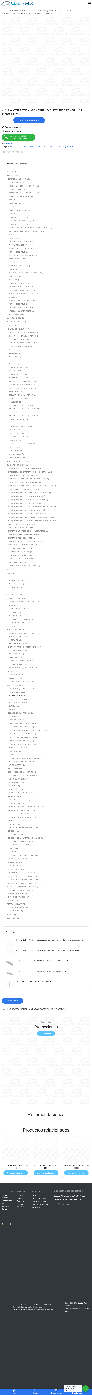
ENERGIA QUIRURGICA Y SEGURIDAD (22, 647)
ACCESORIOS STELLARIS (18, 374)
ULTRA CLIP (13, 276)
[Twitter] (59, 1204)
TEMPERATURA (14, 862)
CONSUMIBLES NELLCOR (18, 800)
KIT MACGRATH (15, 782)
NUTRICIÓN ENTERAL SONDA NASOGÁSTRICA (25, 514)
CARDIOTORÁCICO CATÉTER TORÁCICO (23, 468)
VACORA (12, 297)
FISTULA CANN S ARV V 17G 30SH (76, 1166)
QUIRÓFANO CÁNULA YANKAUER (20, 527)
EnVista (11, 360)
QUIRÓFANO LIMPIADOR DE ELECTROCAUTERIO (26, 531)
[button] (89, 3)
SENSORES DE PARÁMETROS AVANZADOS (25, 758)
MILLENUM (13, 364)
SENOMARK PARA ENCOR (18, 266)
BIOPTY (12, 214)
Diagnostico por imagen (16, 577)
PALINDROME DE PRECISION (20, 623)
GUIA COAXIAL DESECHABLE (20, 241)
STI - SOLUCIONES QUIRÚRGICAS (19, 887)
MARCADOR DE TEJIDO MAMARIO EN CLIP (25, 273)
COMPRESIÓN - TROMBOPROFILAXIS (22, 566)
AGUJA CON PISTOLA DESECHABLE (22, 283)
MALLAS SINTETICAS (66, 11)
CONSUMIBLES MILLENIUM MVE (21, 405)
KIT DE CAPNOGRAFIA (17, 814)
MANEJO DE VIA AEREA (16, 779)
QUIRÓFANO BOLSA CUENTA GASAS (21, 524)
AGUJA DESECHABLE (17, 217)
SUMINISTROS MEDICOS (16, 465)
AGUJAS (12, 200)
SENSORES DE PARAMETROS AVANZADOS (24, 838)
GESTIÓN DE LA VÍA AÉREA (19, 741)
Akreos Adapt (14, 350)
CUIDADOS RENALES (15, 598)
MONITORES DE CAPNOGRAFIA (20, 810)
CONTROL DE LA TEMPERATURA (21, 737)
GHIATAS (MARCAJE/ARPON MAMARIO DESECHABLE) (29, 231)
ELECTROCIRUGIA (14, 630)
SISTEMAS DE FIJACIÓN (17, 897)
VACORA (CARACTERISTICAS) (20, 311)
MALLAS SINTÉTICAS (16, 893)
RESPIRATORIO (13, 768)
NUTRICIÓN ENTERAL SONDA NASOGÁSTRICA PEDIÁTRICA (30, 517)
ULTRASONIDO (14, 269)
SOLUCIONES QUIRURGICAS (47, 11)
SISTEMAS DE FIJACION (18, 702)
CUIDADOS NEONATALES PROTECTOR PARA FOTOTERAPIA (30, 486)
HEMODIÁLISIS (13, 911)
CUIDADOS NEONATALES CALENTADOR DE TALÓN (27, 479)
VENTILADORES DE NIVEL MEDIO (21, 827)
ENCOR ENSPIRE (15, 189)
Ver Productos (46, 1033)
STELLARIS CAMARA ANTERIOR (21, 388)
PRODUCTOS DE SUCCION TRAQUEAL (23, 855)
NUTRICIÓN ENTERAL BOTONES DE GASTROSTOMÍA (28, 493)
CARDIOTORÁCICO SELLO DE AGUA (21, 475)
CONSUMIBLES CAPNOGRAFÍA (20, 734)
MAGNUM (12, 234)
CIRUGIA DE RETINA (15, 398)
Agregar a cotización (29, 120)
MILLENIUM (13, 402)
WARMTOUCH (14, 866)
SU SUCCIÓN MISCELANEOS (18, 552)
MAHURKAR (13, 612)
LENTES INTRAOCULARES (19, 346)
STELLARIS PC (14, 433)
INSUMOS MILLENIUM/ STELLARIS (22, 332)
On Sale (9, 914)
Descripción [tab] (12, 1000)
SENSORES (13, 755)
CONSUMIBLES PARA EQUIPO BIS (21, 841)
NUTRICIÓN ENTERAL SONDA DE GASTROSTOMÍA (27, 510)
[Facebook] (55, 1204)
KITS (11, 207)
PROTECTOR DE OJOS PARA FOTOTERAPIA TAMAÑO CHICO (42, 971)
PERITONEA (13, 626)
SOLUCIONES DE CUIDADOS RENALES (22, 602)
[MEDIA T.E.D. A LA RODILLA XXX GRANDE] (10, 984)
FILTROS (12, 852)
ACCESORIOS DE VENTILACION (21, 873)
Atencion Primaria (15, 587)
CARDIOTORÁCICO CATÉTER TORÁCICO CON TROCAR (29, 472)
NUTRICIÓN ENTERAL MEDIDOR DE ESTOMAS (25, 503)
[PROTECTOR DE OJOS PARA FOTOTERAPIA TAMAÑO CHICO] (10, 974)
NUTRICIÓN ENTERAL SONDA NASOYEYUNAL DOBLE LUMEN (31, 521)
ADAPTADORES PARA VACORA (20, 300)
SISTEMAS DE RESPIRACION (19, 845)
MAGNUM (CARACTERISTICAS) (20, 248)
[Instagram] (63, 1204)
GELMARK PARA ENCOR (18, 259)
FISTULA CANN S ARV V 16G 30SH (46, 1166)
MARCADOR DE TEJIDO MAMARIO (22, 255)
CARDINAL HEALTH (15, 461)
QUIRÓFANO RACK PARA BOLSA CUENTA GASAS (26, 541)
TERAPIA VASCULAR (14, 562)
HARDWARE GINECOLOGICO (20, 661)
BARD (8, 172)
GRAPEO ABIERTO (15, 678)
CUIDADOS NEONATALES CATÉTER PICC (23, 482)
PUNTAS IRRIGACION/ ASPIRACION (22, 343)
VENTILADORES (15, 765)
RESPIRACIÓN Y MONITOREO (18, 727)
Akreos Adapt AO (15, 353)
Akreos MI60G (14, 357)
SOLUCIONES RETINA (17, 419)
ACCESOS (11, 671)
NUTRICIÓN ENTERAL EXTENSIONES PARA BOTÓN (27, 496)
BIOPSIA (10, 175)
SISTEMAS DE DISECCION (19, 699)
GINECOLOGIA (14, 654)
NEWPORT (13, 751)
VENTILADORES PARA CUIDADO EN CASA (23, 883)
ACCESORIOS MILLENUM (18, 367)
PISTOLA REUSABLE (16, 245)
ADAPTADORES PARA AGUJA (20, 196)
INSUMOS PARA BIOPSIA (17, 210)
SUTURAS (12, 706)
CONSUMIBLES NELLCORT (19, 834)
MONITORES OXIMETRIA (18, 748)
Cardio (11, 591)
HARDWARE (13, 203)
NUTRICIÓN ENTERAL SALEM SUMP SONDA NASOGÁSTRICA (31, 507)
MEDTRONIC (13, 11)
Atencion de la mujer (16, 580)
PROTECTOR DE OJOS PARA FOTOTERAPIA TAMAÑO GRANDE (43, 961)
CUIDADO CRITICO (14, 318)
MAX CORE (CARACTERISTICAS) (21, 290)
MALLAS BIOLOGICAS (17, 692)
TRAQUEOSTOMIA (16, 789)
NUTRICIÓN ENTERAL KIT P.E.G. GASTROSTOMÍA (26, 500)
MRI (10, 262)
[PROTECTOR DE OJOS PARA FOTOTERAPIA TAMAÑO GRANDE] (10, 963)
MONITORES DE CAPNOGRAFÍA (21, 744)
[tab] (12, 1001)
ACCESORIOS (14, 605)
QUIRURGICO (12, 709)
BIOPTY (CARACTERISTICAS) (20, 221)
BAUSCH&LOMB (13, 322)
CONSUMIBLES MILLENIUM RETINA (22, 409)
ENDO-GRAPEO (14, 675)
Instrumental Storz (14, 454)
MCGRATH (13, 786)
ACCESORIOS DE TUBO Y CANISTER (23, 186)
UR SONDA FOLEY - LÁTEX (18, 555)
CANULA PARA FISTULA (18, 609)
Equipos (10, 573)
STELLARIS (13, 371)
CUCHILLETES (13, 450)
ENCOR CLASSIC (15, 182)
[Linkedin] (68, 1204)
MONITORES (13, 796)
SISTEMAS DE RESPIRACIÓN (20, 761)
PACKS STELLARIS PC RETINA (20, 444)
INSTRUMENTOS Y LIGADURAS (19, 682)
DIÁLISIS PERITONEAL (16, 907)
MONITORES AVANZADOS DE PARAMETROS (24, 807)
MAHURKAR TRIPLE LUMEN (19, 619)
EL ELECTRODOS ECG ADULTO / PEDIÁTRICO (25, 489)
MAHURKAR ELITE (16, 616)
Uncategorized (12, 919)
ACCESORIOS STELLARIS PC (20, 378)
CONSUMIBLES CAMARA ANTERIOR (22, 336)
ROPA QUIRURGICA (15, 457)
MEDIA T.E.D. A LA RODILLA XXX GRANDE (33, 982)
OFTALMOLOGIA (13, 325)
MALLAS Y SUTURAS (27, 11)
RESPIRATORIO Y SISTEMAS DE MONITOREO (25, 730)
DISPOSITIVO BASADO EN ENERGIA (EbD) (23, 633)
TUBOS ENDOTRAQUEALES (19, 793)
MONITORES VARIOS (17, 803)
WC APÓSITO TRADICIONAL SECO (21, 559)
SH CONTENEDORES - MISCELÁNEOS (22, 548)
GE (7, 569)
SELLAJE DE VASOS (16, 643)
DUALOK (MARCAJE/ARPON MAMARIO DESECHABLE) (29, 228)
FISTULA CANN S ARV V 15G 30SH (15, 1166)
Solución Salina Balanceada (19, 426)
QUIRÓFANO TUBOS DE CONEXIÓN (21, 545)
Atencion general (15, 584)
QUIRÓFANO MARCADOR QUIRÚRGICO (23, 534)
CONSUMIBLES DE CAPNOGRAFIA (21, 772)
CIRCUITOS (13, 848)
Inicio (6, 11)
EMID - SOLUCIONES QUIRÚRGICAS (20, 668)
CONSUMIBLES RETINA (18, 339)
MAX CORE (13, 280)
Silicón (11, 423)
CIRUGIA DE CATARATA (16, 329)
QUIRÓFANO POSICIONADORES (20, 538)
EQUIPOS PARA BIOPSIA (17, 179)
